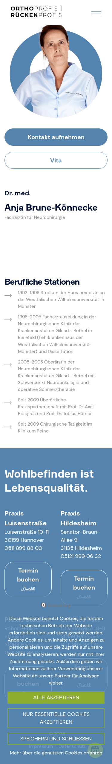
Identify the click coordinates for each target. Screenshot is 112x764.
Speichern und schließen (56, 738)
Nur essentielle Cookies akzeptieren (56, 718)
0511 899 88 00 (23, 548)
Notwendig (59, 605)
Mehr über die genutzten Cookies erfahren (56, 753)
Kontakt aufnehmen (56, 137)
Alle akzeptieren (56, 697)
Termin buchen (28, 575)
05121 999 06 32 (81, 556)
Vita (56, 160)
